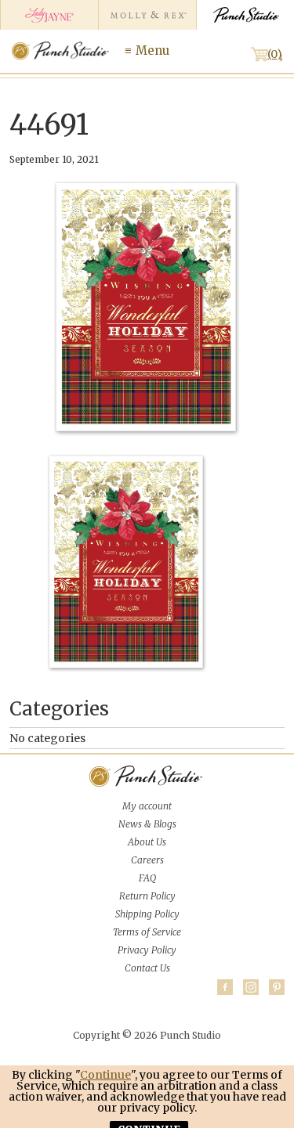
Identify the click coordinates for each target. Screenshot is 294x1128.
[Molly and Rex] (147, 15)
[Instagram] (251, 987)
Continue (105, 1075)
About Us (147, 842)
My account (147, 806)
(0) (274, 54)
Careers (147, 860)
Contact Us (147, 968)
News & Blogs (147, 824)
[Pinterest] (277, 987)
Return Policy (147, 896)
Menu (152, 50)
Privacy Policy (147, 950)
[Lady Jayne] (49, 15)
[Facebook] (225, 987)
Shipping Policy (147, 914)
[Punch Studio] (245, 15)
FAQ (147, 878)
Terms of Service (147, 932)
